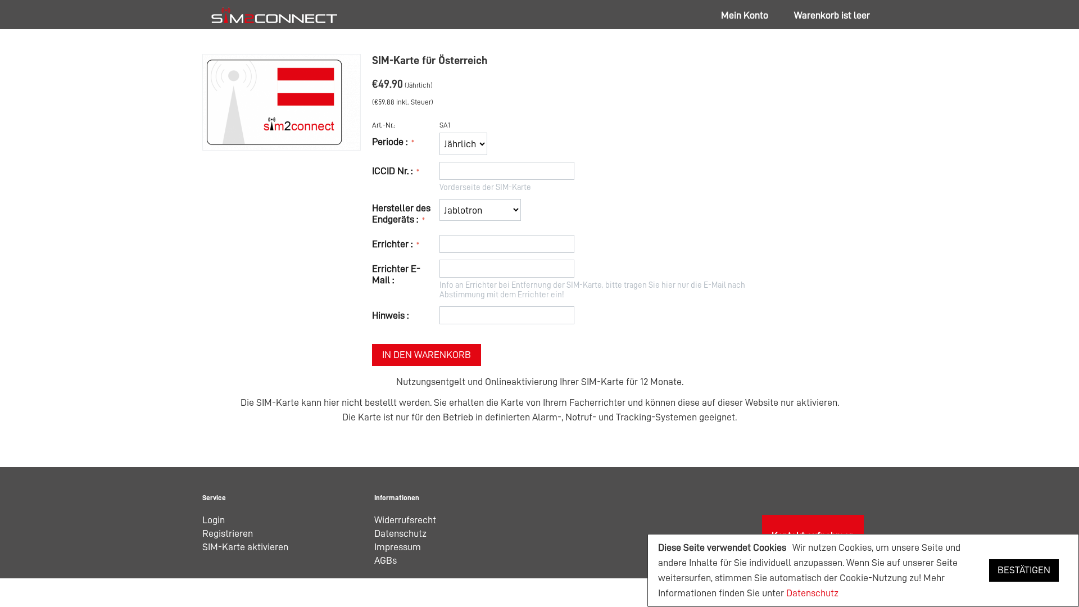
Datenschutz (812, 593)
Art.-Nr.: (384, 125)
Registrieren (227, 533)
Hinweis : (390, 315)
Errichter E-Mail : (396, 274)
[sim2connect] (274, 15)
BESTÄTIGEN (1024, 570)
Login (213, 520)
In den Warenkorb (426, 355)
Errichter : (393, 244)
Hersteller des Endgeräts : (401, 213)
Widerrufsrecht (405, 520)
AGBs (385, 560)
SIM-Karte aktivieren (245, 547)
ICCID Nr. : (393, 171)
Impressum (397, 547)
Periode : (391, 142)
